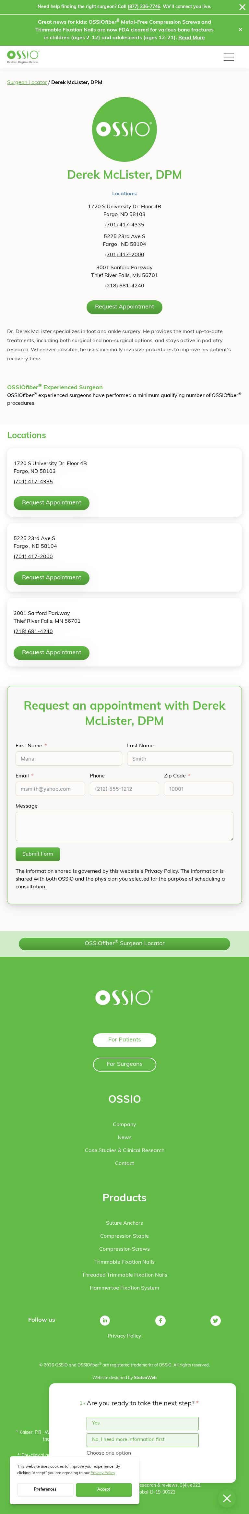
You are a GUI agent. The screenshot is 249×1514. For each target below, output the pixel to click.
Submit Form (37, 854)
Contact (124, 1163)
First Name (29, 746)
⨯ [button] (240, 30)
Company (124, 1124)
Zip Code (175, 776)
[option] (143, 1424)
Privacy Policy (124, 1336)
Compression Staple (124, 1236)
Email (22, 776)
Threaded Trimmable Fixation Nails (124, 1275)
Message (27, 806)
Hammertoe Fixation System (124, 1288)
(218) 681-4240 (124, 286)
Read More (191, 38)
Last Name (140, 746)
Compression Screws (124, 1249)
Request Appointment (124, 307)
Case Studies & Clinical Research (124, 1150)
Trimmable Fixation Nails (124, 1262)
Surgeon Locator (27, 82)
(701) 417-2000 (124, 255)
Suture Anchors (124, 1223)
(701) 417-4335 (124, 225)
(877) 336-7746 (144, 7)
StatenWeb (145, 1378)
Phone (97, 776)
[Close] (242, 7)
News (125, 1137)
